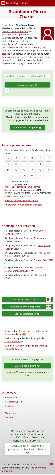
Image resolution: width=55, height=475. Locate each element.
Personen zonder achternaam (20, 182)
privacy (15, 37)
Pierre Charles (34, 330)
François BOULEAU (43, 260)
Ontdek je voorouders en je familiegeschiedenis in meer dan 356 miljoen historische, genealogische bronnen (27, 435)
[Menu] (52, 3)
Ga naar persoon (25, 85)
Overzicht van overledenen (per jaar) (23, 204)
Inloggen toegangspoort (25, 127)
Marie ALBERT (41, 274)
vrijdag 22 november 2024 (30, 63)
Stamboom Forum (13, 334)
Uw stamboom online (26, 365)
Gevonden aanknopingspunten (25, 306)
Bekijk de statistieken (26, 313)
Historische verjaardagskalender (21, 200)
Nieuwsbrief (11, 413)
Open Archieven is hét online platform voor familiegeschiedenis (27, 447)
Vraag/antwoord (13, 401)
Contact (9, 417)
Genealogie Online (17, 3)
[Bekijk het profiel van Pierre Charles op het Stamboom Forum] (47, 33)
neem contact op (19, 31)
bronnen (44, 56)
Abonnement (11, 397)
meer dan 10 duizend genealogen (23, 372)
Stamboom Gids (12, 341)
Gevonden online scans (25, 299)
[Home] (51, 464)
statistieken (8, 53)
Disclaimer (10, 406)
